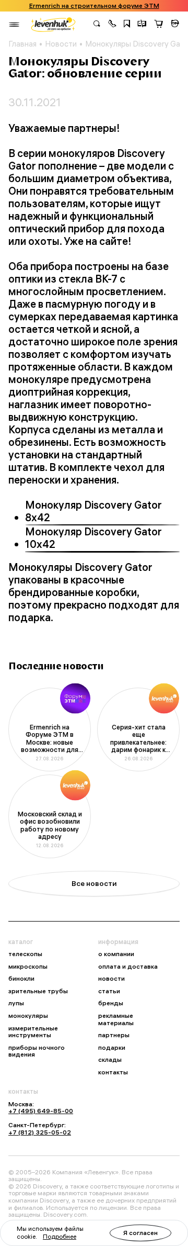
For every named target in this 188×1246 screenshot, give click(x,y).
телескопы (25, 954)
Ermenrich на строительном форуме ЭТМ (94, 5)
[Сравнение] (142, 24)
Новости (61, 44)
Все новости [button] (94, 883)
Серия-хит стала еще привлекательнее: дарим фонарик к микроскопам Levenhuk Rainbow (138, 739)
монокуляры (28, 1015)
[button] (112, 24)
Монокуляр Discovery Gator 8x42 (93, 511)
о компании (116, 954)
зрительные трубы (38, 991)
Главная (22, 44)
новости (111, 978)
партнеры (114, 1035)
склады (110, 1059)
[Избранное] (127, 24)
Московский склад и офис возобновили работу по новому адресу (50, 826)
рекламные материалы (116, 1019)
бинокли (21, 978)
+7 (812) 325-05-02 (39, 1132)
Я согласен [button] (140, 1233)
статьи (109, 991)
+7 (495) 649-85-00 (40, 1111)
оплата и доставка (128, 966)
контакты (113, 1072)
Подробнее (59, 1236)
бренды (110, 1003)
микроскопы (28, 966)
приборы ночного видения (36, 1051)
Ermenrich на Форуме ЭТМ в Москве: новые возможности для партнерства (49, 739)
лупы (16, 1003)
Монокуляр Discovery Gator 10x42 (93, 538)
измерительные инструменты (33, 1032)
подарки (111, 1047)
